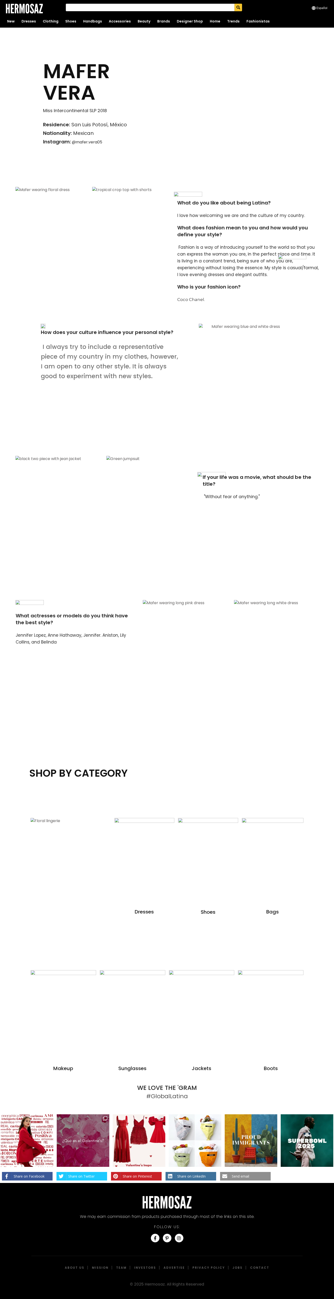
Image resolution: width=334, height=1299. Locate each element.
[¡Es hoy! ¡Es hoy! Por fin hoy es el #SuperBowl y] (307, 1140)
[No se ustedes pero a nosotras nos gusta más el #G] (83, 1140)
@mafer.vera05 (86, 142)
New (11, 21)
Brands (163, 21)
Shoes (70, 21)
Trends (233, 21)
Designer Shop (190, 21)
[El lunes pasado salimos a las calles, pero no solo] (251, 1140)
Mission (100, 1267)
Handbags (92, 21)
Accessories (120, 21)
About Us (74, 1267)
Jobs (238, 1267)
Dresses (29, 21)
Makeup (63, 1068)
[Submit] (238, 7)
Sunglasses (132, 1068)
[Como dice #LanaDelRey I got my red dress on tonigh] (139, 1140)
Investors (145, 1267)
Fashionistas (258, 21)
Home (215, 21)
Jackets (201, 1068)
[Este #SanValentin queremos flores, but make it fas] (195, 1140)
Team (121, 1267)
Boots (271, 1068)
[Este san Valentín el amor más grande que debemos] (27, 1140)
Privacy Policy (208, 1267)
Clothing (50, 21)
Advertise (174, 1267)
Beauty (144, 21)
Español (321, 8)
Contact (259, 1267)
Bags (272, 911)
